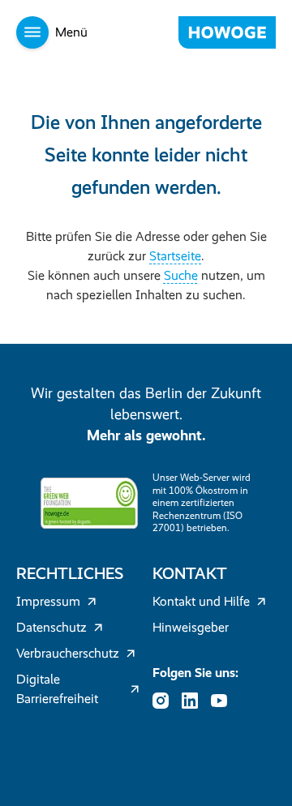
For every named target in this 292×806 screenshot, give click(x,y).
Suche (181, 275)
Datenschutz (51, 627)
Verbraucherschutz (67, 653)
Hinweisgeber (190, 627)
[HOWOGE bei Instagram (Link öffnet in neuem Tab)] (165, 700)
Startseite (175, 256)
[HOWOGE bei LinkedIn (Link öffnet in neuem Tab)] (195, 700)
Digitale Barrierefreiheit (57, 688)
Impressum (48, 601)
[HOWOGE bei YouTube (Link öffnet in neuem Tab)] (224, 700)
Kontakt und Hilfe (201, 601)
